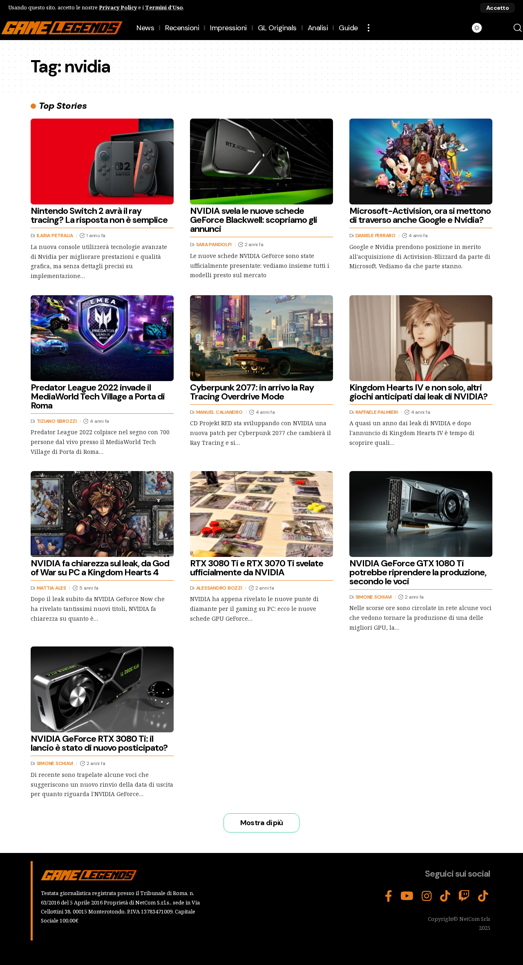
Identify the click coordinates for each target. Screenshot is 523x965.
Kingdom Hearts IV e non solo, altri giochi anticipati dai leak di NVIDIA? (418, 392)
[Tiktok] (483, 896)
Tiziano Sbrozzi (57, 421)
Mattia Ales (51, 588)
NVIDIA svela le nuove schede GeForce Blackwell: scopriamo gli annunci (253, 220)
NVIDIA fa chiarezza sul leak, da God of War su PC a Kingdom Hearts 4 (100, 567)
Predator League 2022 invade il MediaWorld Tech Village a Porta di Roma (98, 396)
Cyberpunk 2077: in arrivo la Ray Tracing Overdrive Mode (252, 392)
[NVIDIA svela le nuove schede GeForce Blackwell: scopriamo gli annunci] (261, 161)
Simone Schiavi (373, 597)
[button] (497, 8)
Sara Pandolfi (214, 244)
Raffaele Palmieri (376, 412)
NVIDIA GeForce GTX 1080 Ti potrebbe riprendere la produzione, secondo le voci (417, 572)
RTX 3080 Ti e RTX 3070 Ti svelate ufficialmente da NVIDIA (256, 567)
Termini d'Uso (164, 7)
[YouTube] (407, 896)
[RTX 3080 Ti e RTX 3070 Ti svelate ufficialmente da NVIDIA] (261, 514)
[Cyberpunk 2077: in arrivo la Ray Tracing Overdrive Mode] (261, 338)
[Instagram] (427, 896)
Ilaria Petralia (55, 235)
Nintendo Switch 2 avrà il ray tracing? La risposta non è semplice (99, 215)
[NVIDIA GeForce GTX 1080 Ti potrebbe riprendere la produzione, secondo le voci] (420, 514)
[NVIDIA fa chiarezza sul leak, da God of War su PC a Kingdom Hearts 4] (102, 514)
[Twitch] (464, 896)
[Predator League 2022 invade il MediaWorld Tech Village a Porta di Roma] (102, 338)
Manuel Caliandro (219, 412)
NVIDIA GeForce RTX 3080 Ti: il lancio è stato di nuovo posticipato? (99, 743)
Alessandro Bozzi (219, 588)
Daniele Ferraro (375, 235)
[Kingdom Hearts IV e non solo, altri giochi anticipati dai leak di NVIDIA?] (420, 338)
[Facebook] (388, 896)
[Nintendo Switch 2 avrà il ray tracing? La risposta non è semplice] (102, 161)
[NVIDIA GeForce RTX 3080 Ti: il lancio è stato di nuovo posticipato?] (102, 689)
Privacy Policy (118, 7)
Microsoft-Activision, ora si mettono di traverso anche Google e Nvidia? (420, 215)
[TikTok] (445, 896)
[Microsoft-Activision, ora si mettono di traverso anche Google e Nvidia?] (420, 161)
